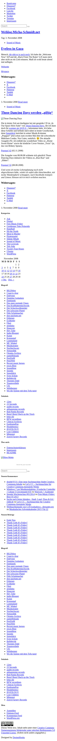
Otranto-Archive (14, 353)
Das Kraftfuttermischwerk (18, 305)
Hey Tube (11, 330)
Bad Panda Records (15, 411)
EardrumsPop (13, 424)
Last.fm (10, 11)
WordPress (11, 254)
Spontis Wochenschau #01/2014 (21, 494)
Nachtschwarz (13, 348)
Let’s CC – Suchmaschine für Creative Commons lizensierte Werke (29, 485)
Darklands (11, 300)
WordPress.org (13, 718)
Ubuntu (10, 251)
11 (5, 270)
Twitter (10, 16)
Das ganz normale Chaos (17, 303)
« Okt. (4, 280)
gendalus (10, 325)
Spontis (10, 371)
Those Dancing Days (35, 126)
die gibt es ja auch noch (19, 54)
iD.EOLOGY (13, 429)
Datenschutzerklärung (16, 447)
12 (8, 270)
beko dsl (10, 416)
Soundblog (11, 368)
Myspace (5, 71)
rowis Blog (11, 366)
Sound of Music (14, 42)
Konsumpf (11, 338)
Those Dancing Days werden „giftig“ (27, 112)
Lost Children (13, 431)
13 (11, 270)
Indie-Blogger (13, 333)
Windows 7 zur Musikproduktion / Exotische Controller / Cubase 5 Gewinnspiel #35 (31, 490)
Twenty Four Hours (15, 249)
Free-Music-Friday (15, 224)
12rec (9, 401)
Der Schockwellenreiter (17, 308)
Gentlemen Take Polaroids (18, 226)
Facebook (11, 8)
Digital (10, 221)
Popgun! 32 (6, 165)
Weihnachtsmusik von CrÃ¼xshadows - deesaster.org (30, 507)
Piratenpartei (12, 236)
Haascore (11, 328)
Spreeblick (10, 133)
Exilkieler (11, 320)
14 (14, 270)
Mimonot (11, 434)
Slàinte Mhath (13, 239)
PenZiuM (11, 358)
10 (3, 270)
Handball (11, 229)
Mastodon (11, 13)
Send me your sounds (23, 464)
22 (16, 274)
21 (14, 274)
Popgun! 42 (6, 150)
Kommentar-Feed (14, 715)
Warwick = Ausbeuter (44, 492)
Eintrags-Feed (13, 713)
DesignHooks (19, 737)
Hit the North (12, 231)
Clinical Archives (14, 421)
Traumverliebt (13, 383)
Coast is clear (12, 293)
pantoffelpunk (13, 356)
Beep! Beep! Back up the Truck (20, 414)
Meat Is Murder (13, 234)
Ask (8, 219)
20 (11, 274)
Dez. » (11, 280)
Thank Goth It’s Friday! (17, 522)
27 (11, 277)
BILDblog (11, 290)
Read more (23, 102)
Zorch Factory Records (17, 436)
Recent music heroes (16, 363)
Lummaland (12, 340)
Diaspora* (11, 6)
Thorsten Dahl (13, 381)
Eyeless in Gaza (12, 48)
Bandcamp (11, 3)
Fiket (9, 323)
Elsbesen (10, 318)
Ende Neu (11, 520)
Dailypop (11, 295)
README (11, 452)
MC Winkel (12, 343)
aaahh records (13, 406)
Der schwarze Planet (16, 310)
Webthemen (12, 388)
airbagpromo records (16, 409)
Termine (10, 18)
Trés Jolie (11, 246)
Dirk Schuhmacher (15, 313)
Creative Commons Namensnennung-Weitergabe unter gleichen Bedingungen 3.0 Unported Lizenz (28, 730)
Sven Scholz (12, 376)
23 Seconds (12, 404)
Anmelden (11, 710)
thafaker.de (11, 378)
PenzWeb (11, 361)
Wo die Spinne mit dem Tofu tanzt (22, 391)
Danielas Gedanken (15, 298)
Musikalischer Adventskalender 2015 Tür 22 (28, 509)
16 (19, 270)
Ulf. (8, 386)
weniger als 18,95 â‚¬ (18, 128)
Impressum (11, 21)
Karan (9, 335)
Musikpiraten (12, 345)
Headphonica (12, 426)
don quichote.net (14, 315)
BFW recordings (14, 419)
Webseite (5, 67)
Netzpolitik (11, 350)
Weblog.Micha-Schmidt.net (20, 32)
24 (3, 277)
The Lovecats (13, 244)
